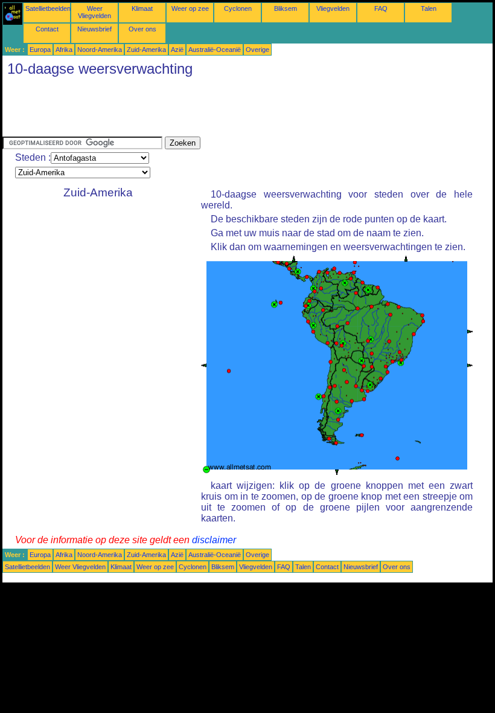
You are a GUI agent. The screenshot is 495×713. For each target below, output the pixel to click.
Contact (47, 29)
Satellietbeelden (48, 8)
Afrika (64, 49)
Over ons (142, 29)
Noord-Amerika (99, 49)
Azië (177, 49)
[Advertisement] (222, 109)
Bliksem (285, 8)
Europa (40, 49)
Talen (428, 8)
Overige (257, 49)
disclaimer (214, 540)
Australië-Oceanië (214, 49)
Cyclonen (238, 8)
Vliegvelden (333, 8)
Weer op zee (190, 8)
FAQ (381, 8)
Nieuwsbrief (94, 29)
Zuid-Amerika (146, 49)
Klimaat (142, 8)
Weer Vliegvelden (94, 12)
